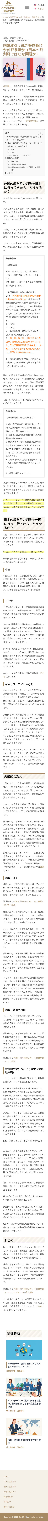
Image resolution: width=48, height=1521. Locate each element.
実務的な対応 (32, 121)
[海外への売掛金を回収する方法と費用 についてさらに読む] (24, 1426)
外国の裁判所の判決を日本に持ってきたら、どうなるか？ (24, 138)
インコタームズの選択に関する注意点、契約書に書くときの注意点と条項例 (24, 1403)
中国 (12, 149)
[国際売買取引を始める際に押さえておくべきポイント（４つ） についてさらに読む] (24, 1349)
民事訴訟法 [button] (11, 411)
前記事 (6, 86)
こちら (39, 1306)
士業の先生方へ (10, 1492)
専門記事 (7, 1502)
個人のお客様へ (10, 1486)
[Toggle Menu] (27, 7)
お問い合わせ (9, 1507)
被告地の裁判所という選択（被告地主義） (26, 168)
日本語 (41, 8)
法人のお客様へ (10, 1481)
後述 (42, 867)
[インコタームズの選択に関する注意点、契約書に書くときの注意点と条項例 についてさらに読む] (24, 1387)
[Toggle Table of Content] (39, 133)
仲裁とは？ (15, 161)
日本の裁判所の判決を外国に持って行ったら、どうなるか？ (24, 145)
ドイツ (14, 152)
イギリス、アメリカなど (21, 155)
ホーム (6, 1476)
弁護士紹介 (8, 1497)
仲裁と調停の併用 (18, 164)
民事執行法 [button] (11, 258)
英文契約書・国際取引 (15, 1371)
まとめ (10, 173)
